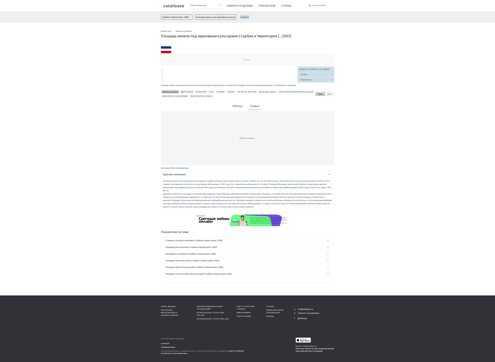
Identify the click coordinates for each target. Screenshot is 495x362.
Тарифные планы (168, 347)
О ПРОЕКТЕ (165, 343)
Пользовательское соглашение (309, 351)
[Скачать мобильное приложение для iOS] (303, 340)
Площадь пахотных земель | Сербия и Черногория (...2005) (192, 260)
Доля (329, 94)
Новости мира (244, 316)
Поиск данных (168, 306)
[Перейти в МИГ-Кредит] (243, 220)
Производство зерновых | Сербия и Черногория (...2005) (191, 247)
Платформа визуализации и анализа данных (169, 312)
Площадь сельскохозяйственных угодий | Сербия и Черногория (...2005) (199, 274)
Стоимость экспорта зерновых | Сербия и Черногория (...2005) (194, 240)
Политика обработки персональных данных (315, 348)
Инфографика (244, 312)
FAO (172, 168)
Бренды (270, 316)
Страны (270, 306)
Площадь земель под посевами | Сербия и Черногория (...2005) (194, 267)
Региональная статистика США (213, 319)
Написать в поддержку (308, 313)
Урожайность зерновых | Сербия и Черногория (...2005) (191, 254)
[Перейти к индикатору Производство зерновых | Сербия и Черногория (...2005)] (328, 247)
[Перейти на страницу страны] (166, 49)
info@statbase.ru (305, 309)
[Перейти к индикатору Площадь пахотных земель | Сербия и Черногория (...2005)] (328, 261)
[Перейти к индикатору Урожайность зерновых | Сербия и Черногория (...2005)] (328, 254)
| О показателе (181, 168)
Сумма (320, 94)
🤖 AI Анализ (187, 92)
